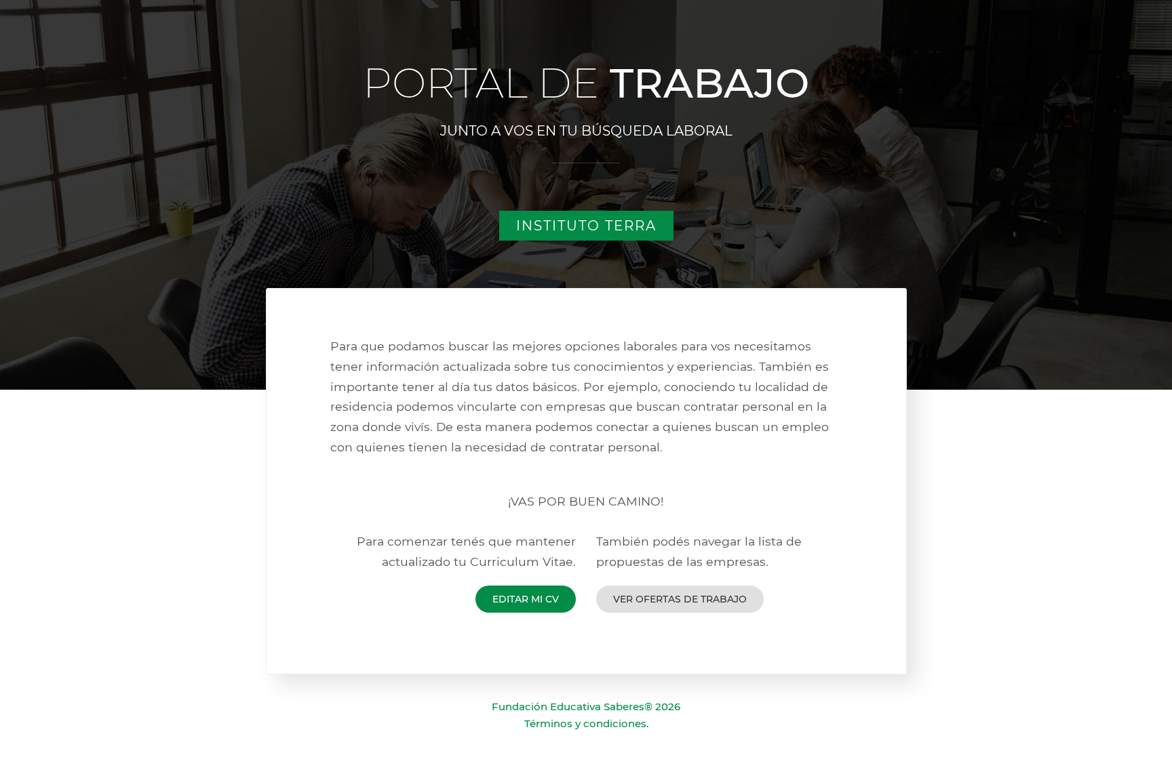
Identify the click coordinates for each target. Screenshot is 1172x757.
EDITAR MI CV (525, 599)
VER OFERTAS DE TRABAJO (680, 599)
